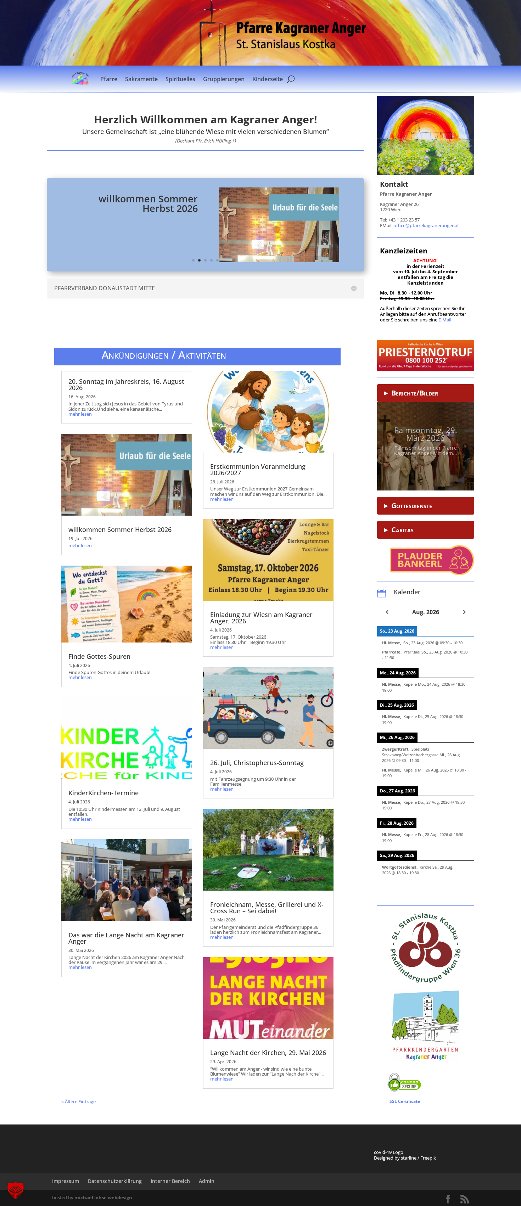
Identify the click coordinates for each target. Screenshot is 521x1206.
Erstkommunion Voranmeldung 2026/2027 (258, 469)
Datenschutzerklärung (115, 1181)
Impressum (65, 1181)
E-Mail (444, 319)
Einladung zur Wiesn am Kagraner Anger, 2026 (261, 617)
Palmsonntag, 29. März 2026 (425, 431)
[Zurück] (387, 612)
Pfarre (108, 79)
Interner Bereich (170, 1181)
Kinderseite (267, 79)
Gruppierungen (224, 79)
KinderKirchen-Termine (103, 793)
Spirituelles (180, 79)
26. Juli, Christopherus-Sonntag (257, 762)
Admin (206, 1181)
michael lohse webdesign (103, 1197)
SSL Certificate (405, 1101)
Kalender (407, 592)
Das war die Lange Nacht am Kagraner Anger (126, 938)
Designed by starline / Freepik (405, 1158)
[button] (15, 1190)
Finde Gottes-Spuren (99, 656)
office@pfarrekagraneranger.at (426, 225)
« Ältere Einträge (78, 1101)
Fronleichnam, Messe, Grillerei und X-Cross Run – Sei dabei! (267, 907)
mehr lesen (80, 414)
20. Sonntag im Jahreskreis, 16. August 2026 (126, 384)
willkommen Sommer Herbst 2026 (148, 203)
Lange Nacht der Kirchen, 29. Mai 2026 (268, 1052)
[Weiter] (464, 612)
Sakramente (141, 79)
